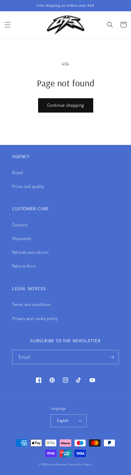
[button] (7, 24)
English (63, 420)
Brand (17, 172)
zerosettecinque (58, 464)
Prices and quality (28, 186)
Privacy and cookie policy (35, 318)
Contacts (20, 224)
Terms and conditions (31, 304)
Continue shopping (65, 105)
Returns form (24, 265)
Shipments (21, 238)
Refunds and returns (30, 252)
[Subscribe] (112, 357)
